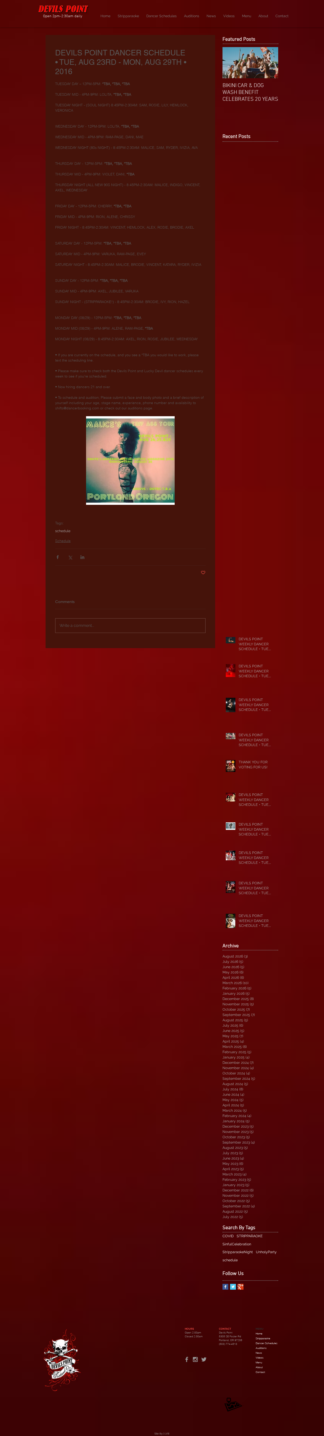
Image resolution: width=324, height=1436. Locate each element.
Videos (260, 1357)
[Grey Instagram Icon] (195, 1359)
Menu (259, 1362)
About (259, 1367)
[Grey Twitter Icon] (203, 1359)
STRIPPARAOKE (250, 1236)
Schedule (63, 540)
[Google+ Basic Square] (241, 1287)
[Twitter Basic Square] (233, 1287)
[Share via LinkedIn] (82, 557)
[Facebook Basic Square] (225, 1287)
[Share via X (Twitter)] (70, 557)
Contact (260, 1372)
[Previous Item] (230, 63)
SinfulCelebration (236, 1244)
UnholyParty (266, 1252)
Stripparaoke (263, 1338)
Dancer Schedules (266, 1343)
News (259, 1352)
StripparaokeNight (237, 1252)
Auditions (261, 1348)
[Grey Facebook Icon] (186, 1359)
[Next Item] (270, 63)
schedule (62, 531)
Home (259, 1333)
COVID (228, 1236)
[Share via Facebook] (57, 557)
